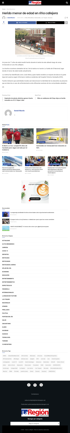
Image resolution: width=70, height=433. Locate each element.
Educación (5, 275)
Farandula (5, 289)
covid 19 (14, 362)
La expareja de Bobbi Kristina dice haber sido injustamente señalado (32, 212)
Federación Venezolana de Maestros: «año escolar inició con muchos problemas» (34, 169)
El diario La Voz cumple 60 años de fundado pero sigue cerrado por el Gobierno (14, 148)
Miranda (46, 368)
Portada (16, 371)
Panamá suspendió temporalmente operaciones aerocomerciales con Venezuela (12, 169)
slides (4, 327)
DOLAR (53, 362)
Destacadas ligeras (9, 265)
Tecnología (6, 337)
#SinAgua (16, 359)
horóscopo (6, 368)
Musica (5, 371)
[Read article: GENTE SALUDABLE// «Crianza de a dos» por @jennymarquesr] (5, 228)
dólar (4, 365)
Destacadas (37, 18)
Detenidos (46, 362)
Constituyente (55, 359)
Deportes (5, 254)
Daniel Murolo (11, 18)
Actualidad (6, 241)
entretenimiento (8, 279)
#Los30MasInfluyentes (50, 356)
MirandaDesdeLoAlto (56, 368)
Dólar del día (6, 268)
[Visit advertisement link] (35, 192)
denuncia (38, 362)
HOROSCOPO (56, 365)
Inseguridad (14, 368)
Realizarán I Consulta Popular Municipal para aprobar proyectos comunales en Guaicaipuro (57, 170)
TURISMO (5, 341)
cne (48, 359)
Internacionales (8, 292)
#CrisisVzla (25, 356)
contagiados (6, 362)
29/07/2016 (13, 222)
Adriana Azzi (24, 359)
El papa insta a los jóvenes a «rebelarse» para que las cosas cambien (32, 219)
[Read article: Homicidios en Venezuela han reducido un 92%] (52, 136)
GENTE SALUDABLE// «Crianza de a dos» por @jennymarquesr (29, 226)
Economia (5, 272)
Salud (4, 320)
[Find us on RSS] (41, 385)
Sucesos (50, 18)
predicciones (24, 371)
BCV (38, 359)
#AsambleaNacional (13, 356)
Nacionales (6, 303)
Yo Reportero (7, 344)
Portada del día (7, 317)
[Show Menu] (3, 2)
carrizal (43, 359)
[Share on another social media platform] (66, 22)
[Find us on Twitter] (35, 385)
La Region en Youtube (9, 296)
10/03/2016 (13, 214)
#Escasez (32, 356)
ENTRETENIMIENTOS (8, 282)
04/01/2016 (20, 18)
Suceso (37, 371)
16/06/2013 (13, 228)
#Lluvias (40, 356)
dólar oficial (11, 365)
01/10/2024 (5, 173)
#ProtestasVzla (7, 359)
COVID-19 (5, 251)
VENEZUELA (52, 371)
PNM (10, 371)
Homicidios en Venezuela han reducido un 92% (51, 147)
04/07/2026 (5, 152)
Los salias (30, 368)
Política (5, 313)
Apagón (32, 359)
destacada (5, 258)
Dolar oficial (60, 362)
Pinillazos (5, 310)
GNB (42, 365)
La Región (22, 368)
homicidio (48, 365)
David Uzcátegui (29, 362)
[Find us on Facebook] (29, 385)
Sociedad (5, 330)
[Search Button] (67, 2)
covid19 (21, 362)
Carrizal (5, 247)
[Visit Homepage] (35, 3)
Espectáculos (7, 285)
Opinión (4, 306)
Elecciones (28, 365)
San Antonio (6, 324)
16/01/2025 (39, 150)
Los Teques (44, 18)
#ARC (4, 356)
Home (3, 9)
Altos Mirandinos (11, 9)
